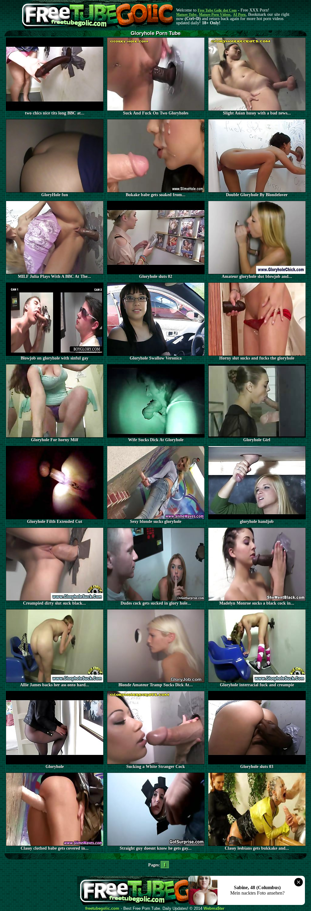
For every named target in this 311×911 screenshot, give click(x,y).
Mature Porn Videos (215, 14)
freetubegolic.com (102, 908)
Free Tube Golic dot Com (217, 10)
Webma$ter (213, 908)
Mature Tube (186, 14)
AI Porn (239, 14)
